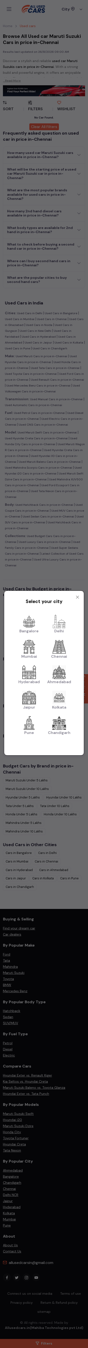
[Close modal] (77, 597)
